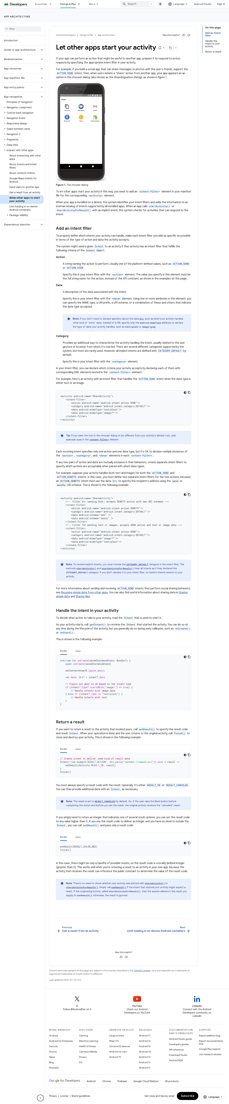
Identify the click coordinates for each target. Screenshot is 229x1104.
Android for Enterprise (61, 1040)
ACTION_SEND (65, 73)
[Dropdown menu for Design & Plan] (80, 4)
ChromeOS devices (119, 1046)
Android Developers (65, 35)
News (52, 1056)
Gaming (83, 1035)
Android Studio (203, 4)
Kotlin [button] (63, 650)
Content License (142, 970)
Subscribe (187, 1096)
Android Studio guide (180, 1038)
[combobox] (138, 4)
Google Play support (209, 1048)
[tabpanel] (123, 682)
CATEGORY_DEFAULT (170, 350)
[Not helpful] (188, 35)
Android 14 (145, 1051)
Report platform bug (209, 1035)
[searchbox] (22, 29)
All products (172, 1081)
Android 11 (144, 1067)
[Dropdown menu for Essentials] (51, 4)
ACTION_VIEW (75, 267)
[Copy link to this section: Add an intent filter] (95, 229)
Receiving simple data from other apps (84, 592)
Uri (142, 318)
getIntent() (98, 624)
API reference (176, 1049)
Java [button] (78, 650)
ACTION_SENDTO (66, 477)
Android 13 (144, 1056)
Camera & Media (88, 1051)
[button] (20, 50)
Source (53, 1051)
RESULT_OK (153, 785)
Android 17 (145, 1035)
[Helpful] (183, 35)
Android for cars (118, 1051)
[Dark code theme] (185, 393)
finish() (179, 733)
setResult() (147, 729)
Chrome (106, 1081)
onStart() (66, 632)
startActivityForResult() (74, 210)
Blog (51, 1062)
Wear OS (114, 1040)
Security (53, 1046)
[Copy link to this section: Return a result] (87, 722)
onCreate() (182, 628)
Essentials (41, 4)
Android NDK (176, 1060)
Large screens (116, 1035)
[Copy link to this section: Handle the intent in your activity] (122, 611)
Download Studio (178, 1054)
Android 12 (145, 1062)
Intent (99, 246)
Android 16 (145, 1040)
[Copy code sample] (189, 393)
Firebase (122, 1081)
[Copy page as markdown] (171, 48)
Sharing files (83, 596)
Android (53, 1035)
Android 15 (145, 1046)
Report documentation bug (211, 1042)
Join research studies (210, 1054)
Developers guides (179, 1044)
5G (80, 1062)
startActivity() (159, 206)
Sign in (221, 4)
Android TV (115, 1056)
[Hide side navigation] (40, 1098)
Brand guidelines (81, 1096)
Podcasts (54, 1067)
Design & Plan (68, 4)
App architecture (17, 16)
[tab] (63, 651)
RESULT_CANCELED (177, 785)
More (92, 4)
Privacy (83, 1056)
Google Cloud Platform (145, 1081)
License (64, 1096)
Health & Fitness (87, 1046)
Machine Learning (88, 1040)
